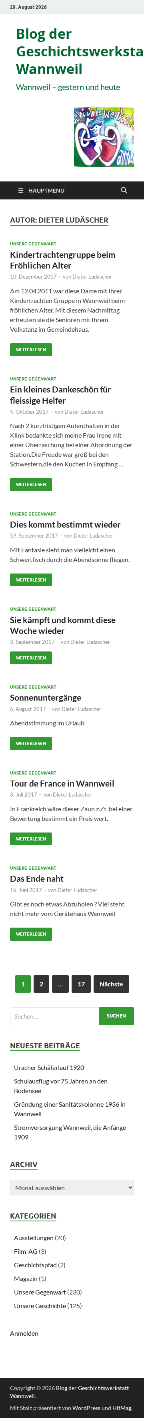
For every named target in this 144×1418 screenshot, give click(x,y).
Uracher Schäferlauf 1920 (49, 1067)
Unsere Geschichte (40, 1305)
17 (81, 984)
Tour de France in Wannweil (62, 783)
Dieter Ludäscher (92, 276)
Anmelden (24, 1333)
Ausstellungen (34, 1237)
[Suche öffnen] (124, 190)
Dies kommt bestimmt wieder (65, 524)
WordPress (86, 1407)
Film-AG (26, 1251)
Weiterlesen (28, 348)
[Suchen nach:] (72, 1016)
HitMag (121, 1407)
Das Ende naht (37, 878)
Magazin (26, 1278)
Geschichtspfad (35, 1265)
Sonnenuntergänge (45, 697)
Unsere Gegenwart (33, 244)
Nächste (111, 984)
